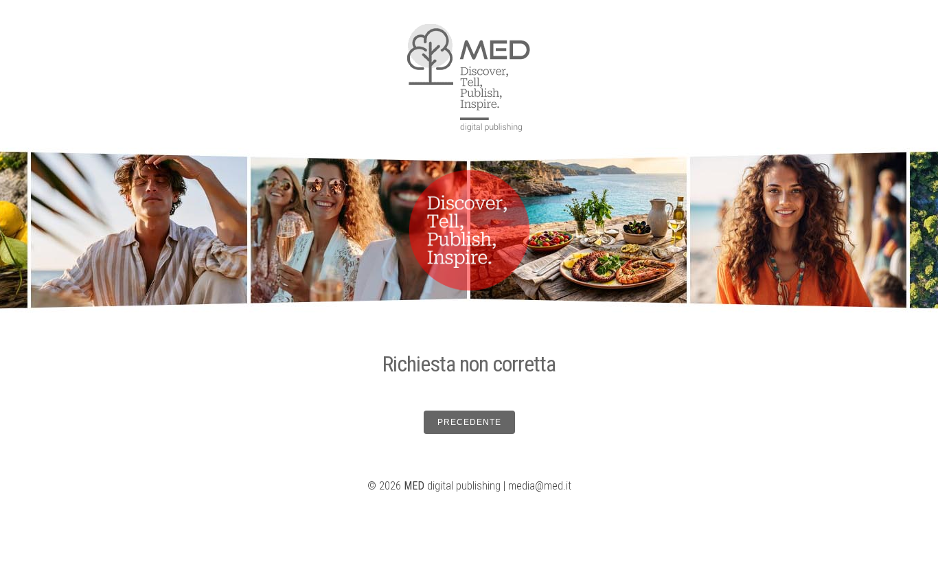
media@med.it (539, 485)
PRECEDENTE (469, 422)
